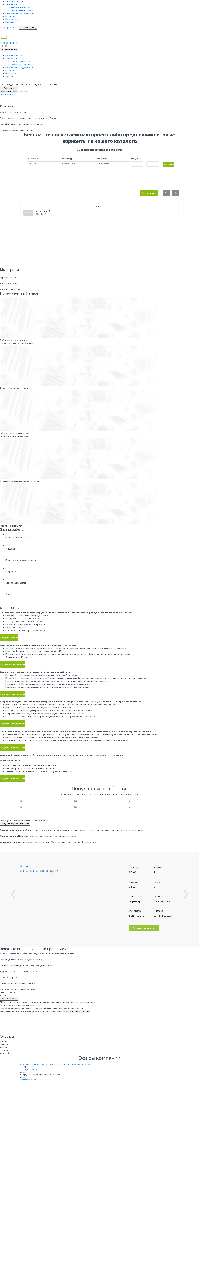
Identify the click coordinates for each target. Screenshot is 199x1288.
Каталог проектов (14, 1)
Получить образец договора (15, 823)
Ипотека (9, 16)
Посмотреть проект (144, 928)
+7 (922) (9, 27)
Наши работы (11, 19)
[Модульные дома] (154, 801)
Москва (86, 1064)
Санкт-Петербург (60, 1064)
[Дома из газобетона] (45, 807)
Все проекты (149, 193)
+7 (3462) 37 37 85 (28, 1069)
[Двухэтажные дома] (154, 807)
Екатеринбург (47, 1064)
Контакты (10, 22)
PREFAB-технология (20, 7)
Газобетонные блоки (21, 10)
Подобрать (168, 164)
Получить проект (9, 637)
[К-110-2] (25, 866)
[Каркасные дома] (45, 801)
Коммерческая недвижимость (19, 13)
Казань (71, 1064)
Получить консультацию (12, 664)
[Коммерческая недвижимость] (99, 801)
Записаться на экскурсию (76, 1011)
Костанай (79, 1064)
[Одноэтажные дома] (99, 807)
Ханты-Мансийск (33, 1064)
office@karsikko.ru (28, 1080)
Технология (11, 4)
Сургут (23, 1064)
